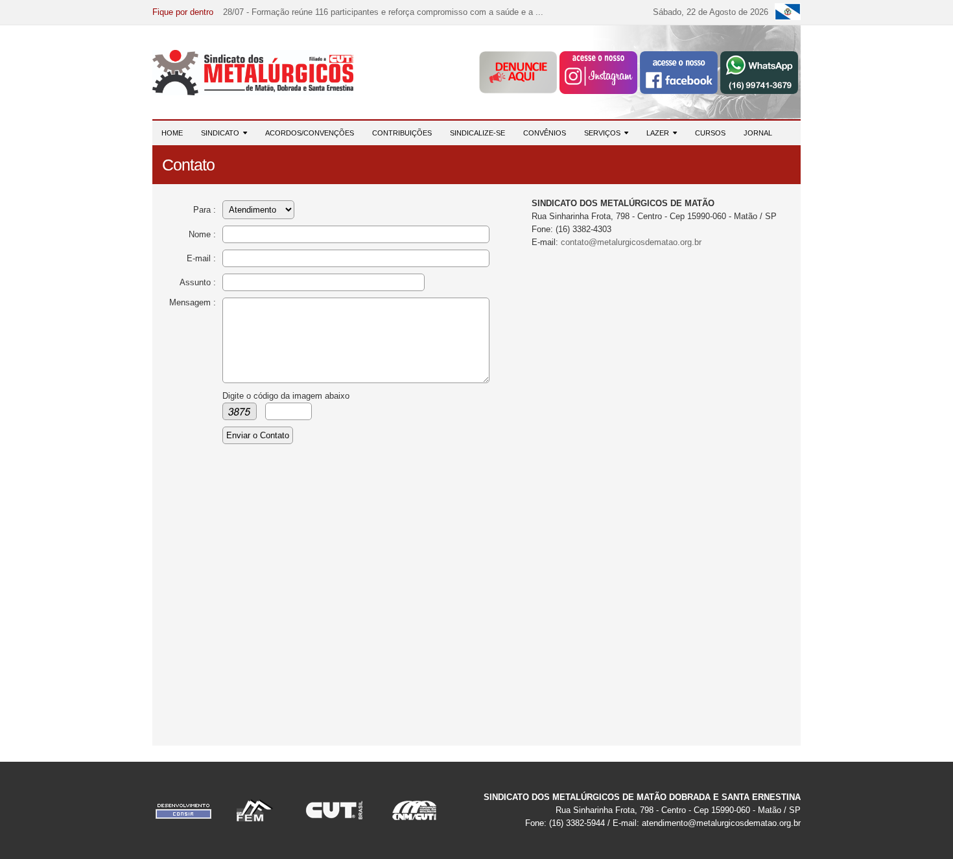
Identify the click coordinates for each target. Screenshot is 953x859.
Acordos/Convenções (309, 133)
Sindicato (222, 133)
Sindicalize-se (477, 133)
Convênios (544, 133)
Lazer (659, 133)
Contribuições (402, 133)
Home (172, 133)
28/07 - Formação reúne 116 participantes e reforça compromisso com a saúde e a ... (383, 12)
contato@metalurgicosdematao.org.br (631, 242)
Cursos (710, 133)
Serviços (604, 133)
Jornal (758, 133)
